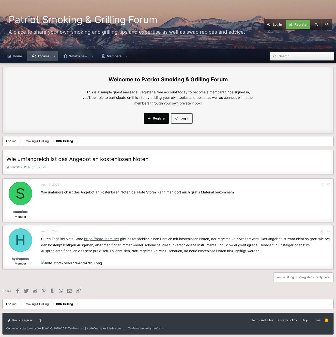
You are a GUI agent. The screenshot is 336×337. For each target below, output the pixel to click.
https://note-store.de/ (101, 239)
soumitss (16, 167)
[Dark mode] (316, 24)
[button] (54, 56)
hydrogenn (20, 259)
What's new (78, 56)
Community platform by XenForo (45, 328)
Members (114, 56)
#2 (328, 231)
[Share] (322, 184)
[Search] (326, 24)
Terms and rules (262, 320)
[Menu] (257, 24)
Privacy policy (287, 320)
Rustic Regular (22, 320)
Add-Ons (92, 328)
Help (305, 320)
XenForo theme (138, 328)
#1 (328, 184)
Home (17, 56)
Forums (43, 56)
